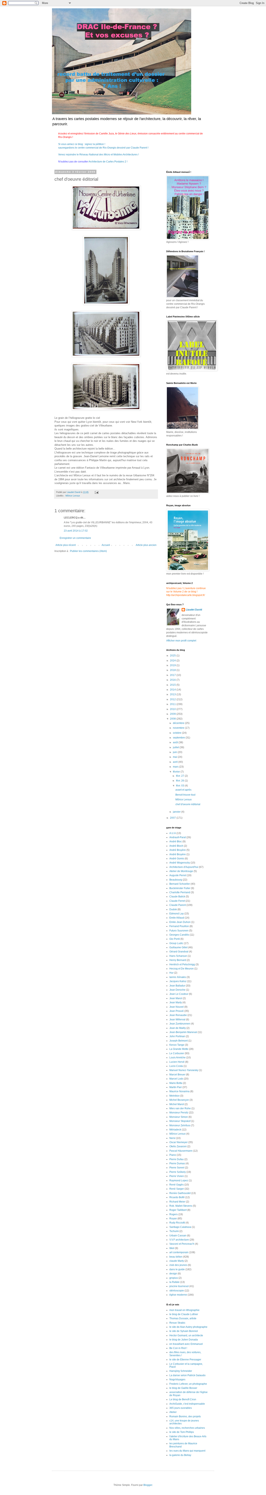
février (177, 771)
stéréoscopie (176, 1290)
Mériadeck (175, 1129)
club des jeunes (178, 1265)
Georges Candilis (179, 934)
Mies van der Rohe (180, 1108)
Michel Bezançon (179, 1099)
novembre (179, 727)
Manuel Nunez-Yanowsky (183, 1070)
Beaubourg (175, 879)
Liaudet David (194, 609)
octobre (177, 732)
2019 (173, 665)
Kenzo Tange (176, 1044)
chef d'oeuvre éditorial (187, 804)
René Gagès (176, 1184)
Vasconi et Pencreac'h (181, 1243)
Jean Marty (175, 1002)
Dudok (173, 909)
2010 (173, 709)
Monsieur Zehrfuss (179, 1125)
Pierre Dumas (177, 1163)
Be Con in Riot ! (178, 1348)
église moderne (178, 1294)
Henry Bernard (177, 960)
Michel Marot (176, 1104)
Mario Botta (175, 1083)
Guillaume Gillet (178, 947)
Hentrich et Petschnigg (182, 964)
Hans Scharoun (178, 955)
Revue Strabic (177, 1322)
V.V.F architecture (179, 1239)
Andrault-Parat (177, 837)
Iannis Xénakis (177, 977)
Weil (171, 1248)
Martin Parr (175, 1087)
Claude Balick (177, 896)
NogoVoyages (177, 1379)
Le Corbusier (176, 1053)
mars (176, 766)
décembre (179, 723)
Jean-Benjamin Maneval (183, 1032)
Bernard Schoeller (179, 883)
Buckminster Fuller (179, 888)
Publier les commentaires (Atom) (88, 551)
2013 (173, 694)
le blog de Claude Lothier (183, 1314)
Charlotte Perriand (179, 892)
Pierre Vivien (176, 1176)
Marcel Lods (176, 1078)
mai (175, 756)
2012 (173, 699)
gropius (173, 1277)
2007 (173, 817)
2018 (173, 670)
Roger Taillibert (178, 1210)
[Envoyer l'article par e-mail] (96, 492)
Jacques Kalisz (177, 981)
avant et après (183, 789)
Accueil (106, 545)
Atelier (173, 1412)
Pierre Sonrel (176, 1167)
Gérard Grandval (178, 951)
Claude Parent (177, 905)
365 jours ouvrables (180, 1408)
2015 (173, 684)
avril (175, 761)
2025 (173, 655)
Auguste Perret (177, 875)
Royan (173, 1218)
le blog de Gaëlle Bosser (183, 1388)
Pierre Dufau (176, 1159)
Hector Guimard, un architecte (186, 1335)
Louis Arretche (177, 1057)
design (173, 1273)
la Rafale (174, 1282)
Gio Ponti (174, 938)
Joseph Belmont (178, 1040)
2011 (173, 704)
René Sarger (176, 1188)
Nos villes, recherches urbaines (187, 1427)
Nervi (172, 1138)
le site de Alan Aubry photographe (188, 1326)
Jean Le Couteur (178, 994)
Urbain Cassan (177, 1235)
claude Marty (176, 1260)
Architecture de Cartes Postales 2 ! (107, 161)
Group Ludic (176, 943)
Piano (172, 1154)
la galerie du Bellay (180, 1455)
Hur (171, 972)
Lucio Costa (176, 1066)
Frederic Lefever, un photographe (188, 1383)
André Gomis (176, 858)
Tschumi (174, 1231)
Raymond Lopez (178, 1180)
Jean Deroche (177, 989)
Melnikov (174, 1095)
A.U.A (172, 833)
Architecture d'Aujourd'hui (183, 867)
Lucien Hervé (177, 1061)
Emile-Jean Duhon (180, 922)
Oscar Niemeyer (178, 1142)
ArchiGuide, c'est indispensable (187, 1403)
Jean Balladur (177, 985)
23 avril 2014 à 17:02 (76, 530)
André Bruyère (177, 850)
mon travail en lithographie (184, 1310)
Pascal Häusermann (180, 1150)
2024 (173, 660)
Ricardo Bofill (177, 1197)
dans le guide (177, 1269)
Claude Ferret (177, 900)
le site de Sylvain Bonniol (183, 1331)
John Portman (177, 1036)
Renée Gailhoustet (180, 1193)
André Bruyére (177, 854)
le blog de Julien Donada (183, 1339)
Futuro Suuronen (178, 930)
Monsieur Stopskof (179, 1121)
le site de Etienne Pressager (185, 1359)
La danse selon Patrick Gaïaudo (187, 1375)
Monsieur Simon (178, 1116)
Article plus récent (65, 545)
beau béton (175, 1256)
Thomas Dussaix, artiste (182, 1318)
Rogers (173, 1214)
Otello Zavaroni (178, 1146)
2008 (173, 718)
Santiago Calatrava (180, 1227)
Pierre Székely (177, 1172)
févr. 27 (180, 775)
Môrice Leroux (72, 495)
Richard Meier (177, 1201)
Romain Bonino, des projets (185, 1416)
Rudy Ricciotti (177, 1222)
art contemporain (178, 1252)
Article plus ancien (146, 545)
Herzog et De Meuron (181, 968)
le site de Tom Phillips (181, 1432)
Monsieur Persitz (178, 1112)
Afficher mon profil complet (181, 640)
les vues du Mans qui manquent (187, 1450)
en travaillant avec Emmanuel (186, 1344)
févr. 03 (180, 785)
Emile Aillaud (176, 917)
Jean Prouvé (176, 1011)
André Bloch (176, 845)
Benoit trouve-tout (185, 794)
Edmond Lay (176, 913)
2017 (173, 675)
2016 (173, 679)
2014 (173, 689)
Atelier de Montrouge (181, 871)
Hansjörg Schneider (180, 1371)
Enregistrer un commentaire (75, 538)
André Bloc (175, 841)
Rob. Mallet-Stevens (180, 1205)
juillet (176, 747)
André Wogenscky (179, 862)
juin (175, 752)
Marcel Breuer (177, 1074)
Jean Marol (175, 998)
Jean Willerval (177, 1019)
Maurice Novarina (179, 1091)
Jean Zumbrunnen (179, 1023)
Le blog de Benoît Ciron (182, 1399)
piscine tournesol (179, 1286)
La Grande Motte (178, 1049)
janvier (177, 811)
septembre (179, 737)
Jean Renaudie (178, 1015)
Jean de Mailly (177, 1028)
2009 (173, 713)
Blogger (147, 1485)
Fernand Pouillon (179, 926)
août (176, 742)
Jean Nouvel (176, 1006)
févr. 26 (180, 780)
